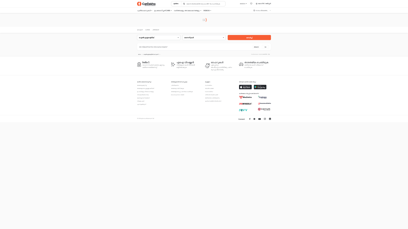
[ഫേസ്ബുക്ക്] (249, 119)
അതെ (256, 47)
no (265, 47)
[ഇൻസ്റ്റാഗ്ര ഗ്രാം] (265, 119)
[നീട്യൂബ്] (259, 119)
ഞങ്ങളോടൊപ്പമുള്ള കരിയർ (145, 88)
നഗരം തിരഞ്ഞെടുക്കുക (262, 10)
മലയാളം (242, 3)
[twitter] (254, 119)
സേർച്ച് (249, 38)
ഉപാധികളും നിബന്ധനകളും (145, 91)
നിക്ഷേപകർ (140, 101)
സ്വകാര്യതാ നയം (143, 95)
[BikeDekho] (245, 97)
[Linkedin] (270, 119)
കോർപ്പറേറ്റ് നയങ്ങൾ (143, 98)
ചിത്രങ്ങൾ (155, 30)
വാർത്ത (147, 30)
